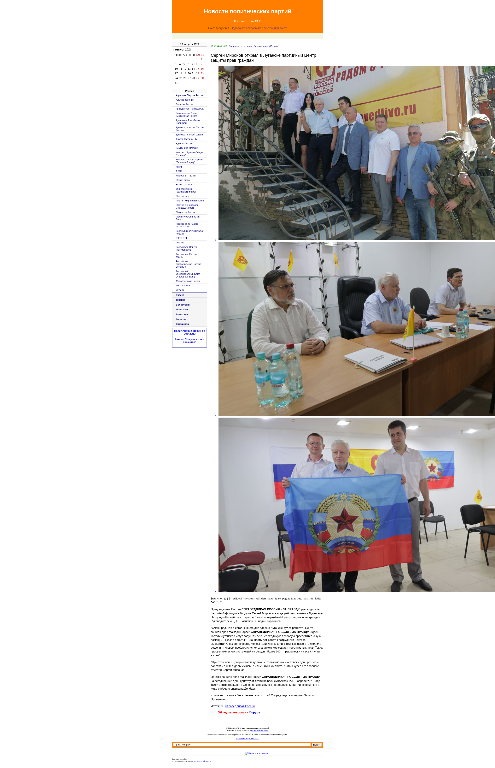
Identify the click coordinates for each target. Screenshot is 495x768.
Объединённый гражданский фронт (187, 190)
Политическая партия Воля (188, 218)
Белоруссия (183, 304)
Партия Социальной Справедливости (187, 206)
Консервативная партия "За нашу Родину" (189, 161)
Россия (180, 295)
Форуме (254, 712)
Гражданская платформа (190, 108)
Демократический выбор (189, 134)
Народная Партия (186, 175)
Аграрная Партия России (190, 95)
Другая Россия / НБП (187, 139)
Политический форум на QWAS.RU (189, 332)
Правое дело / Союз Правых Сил (187, 225)
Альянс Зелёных (185, 99)
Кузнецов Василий (260, 730)
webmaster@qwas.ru (202, 761)
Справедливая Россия (240, 706)
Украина (180, 300)
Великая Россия (185, 104)
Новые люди (183, 180)
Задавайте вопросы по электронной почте (259, 28)
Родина (180, 242)
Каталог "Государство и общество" (189, 340)
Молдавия (182, 309)
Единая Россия (184, 143)
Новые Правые (184, 184)
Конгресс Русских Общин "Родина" (189, 154)
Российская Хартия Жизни (186, 255)
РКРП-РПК (182, 238)
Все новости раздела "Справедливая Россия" (254, 46)
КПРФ (179, 166)
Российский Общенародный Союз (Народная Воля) (188, 274)
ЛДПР (179, 171)
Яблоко (180, 290)
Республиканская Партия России (190, 232)
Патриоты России (185, 212)
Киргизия (181, 319)
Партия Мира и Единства (190, 200)
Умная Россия (183, 285)
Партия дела (183, 196)
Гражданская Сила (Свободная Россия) (187, 114)
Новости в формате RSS (247, 739)
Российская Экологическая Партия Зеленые (188, 264)
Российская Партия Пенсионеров (186, 248)
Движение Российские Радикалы (188, 121)
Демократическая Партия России (190, 129)
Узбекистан (182, 324)
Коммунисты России (187, 148)
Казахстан (182, 314)
